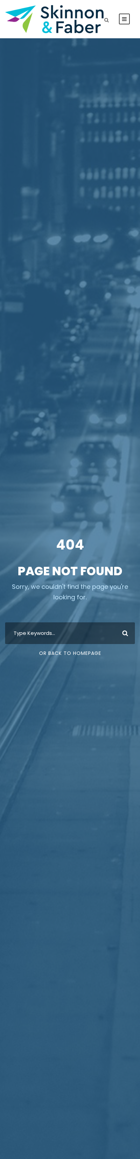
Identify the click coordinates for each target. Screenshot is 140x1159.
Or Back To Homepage (70, 653)
